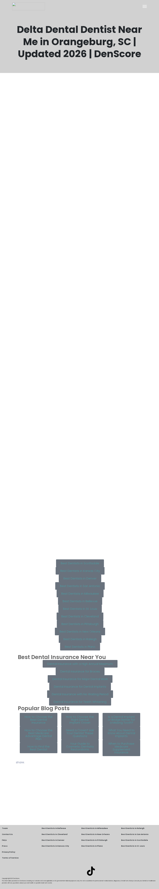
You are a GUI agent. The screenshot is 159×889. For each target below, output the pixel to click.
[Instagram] (79, 871)
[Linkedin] (68, 871)
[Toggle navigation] (144, 6)
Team (5, 828)
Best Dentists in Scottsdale (134, 840)
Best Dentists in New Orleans (95, 834)
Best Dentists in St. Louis (133, 846)
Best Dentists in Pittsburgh (94, 840)
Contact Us (7, 834)
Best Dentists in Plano (92, 846)
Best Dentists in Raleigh (132, 828)
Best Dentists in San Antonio (135, 834)
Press (5, 846)
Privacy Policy (8, 852)
